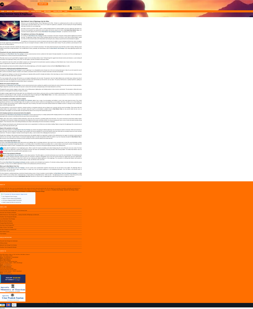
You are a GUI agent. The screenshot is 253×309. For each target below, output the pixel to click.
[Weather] (1, 148)
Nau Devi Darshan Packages (6, 220)
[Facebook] (68, 1)
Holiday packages (36, 11)
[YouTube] (80, 1)
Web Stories (47, 11)
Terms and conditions (51, 303)
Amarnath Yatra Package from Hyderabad (8, 240)
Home (2, 11)
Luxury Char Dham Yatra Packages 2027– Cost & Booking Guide (13, 210)
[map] (1, 155)
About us (9, 11)
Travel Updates (57, 11)
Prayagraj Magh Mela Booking (6, 223)
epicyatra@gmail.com (7, 265)
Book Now (2, 308)
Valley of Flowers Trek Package (6, 227)
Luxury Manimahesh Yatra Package (7, 218)
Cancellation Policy (68, 303)
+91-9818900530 (7, 264)
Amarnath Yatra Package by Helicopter (8, 212)
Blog (66, 11)
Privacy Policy (60, 303)
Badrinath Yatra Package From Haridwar (8, 245)
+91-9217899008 (7, 272)
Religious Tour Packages (21, 11)
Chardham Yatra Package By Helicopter (8, 216)
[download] (1, 152)
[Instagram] (70, 1)
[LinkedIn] (75, 1)
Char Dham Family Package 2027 (7, 225)
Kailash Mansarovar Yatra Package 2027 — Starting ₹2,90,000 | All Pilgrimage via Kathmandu (19, 214)
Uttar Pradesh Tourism (4, 231)
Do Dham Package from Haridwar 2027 (8, 229)
